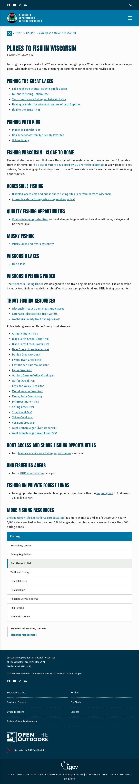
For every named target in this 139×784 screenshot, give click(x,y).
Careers (75, 711)
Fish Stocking (18, 590)
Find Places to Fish (21, 563)
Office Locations (15, 711)
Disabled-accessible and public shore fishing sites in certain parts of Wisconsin (62, 194)
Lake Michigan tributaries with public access (39, 88)
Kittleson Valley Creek (28, 386)
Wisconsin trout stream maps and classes (38, 308)
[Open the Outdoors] (27, 737)
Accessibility (92, 774)
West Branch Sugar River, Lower (34, 433)
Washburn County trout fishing (36, 319)
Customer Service (16, 702)
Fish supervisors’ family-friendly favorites (38, 135)
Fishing (30, 33)
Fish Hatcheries (19, 581)
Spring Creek (23, 407)
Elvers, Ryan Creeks (27, 359)
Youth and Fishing (20, 572)
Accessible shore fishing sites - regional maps (43, 199)
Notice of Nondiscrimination (22, 721)
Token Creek (22, 417)
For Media (76, 702)
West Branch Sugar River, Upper (34, 428)
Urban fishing (20, 140)
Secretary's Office (16, 692)
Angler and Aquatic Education (57, 33)
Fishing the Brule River (26, 109)
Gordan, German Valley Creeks (33, 375)
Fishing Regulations (21, 554)
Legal (105, 774)
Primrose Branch (25, 401)
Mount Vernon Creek (27, 391)
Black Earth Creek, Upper (30, 338)
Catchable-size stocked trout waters (34, 313)
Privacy (114, 774)
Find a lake (18, 264)
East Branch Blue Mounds (30, 365)
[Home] (24, 18)
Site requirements (73, 774)
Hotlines (75, 692)
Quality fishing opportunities (30, 219)
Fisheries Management (23, 634)
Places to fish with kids (26, 129)
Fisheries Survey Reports (24, 598)
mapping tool (104, 493)
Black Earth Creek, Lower (30, 344)
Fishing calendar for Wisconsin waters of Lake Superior (46, 104)
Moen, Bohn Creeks (27, 396)
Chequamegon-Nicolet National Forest (36, 517)
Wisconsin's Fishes (20, 616)
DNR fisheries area (32, 473)
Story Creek (22, 412)
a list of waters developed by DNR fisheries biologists (71, 164)
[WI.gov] (69, 766)
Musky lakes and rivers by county (33, 244)
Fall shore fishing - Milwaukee (30, 94)
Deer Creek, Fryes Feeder (30, 349)
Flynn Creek (22, 370)
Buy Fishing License (21, 545)
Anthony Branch (25, 333)
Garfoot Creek (23, 380)
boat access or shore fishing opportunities (44, 453)
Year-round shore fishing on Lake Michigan (39, 99)
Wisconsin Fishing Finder (27, 284)
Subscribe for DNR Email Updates (30, 750)
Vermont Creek (24, 422)
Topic (18, 33)
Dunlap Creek (26, 354)
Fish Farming (17, 607)
